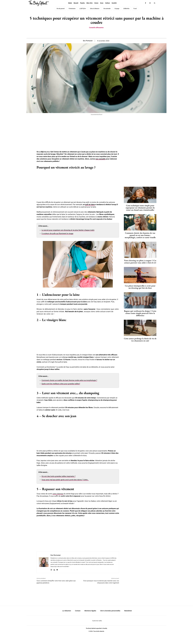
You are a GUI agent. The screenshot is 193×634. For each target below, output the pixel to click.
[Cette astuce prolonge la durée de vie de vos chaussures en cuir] (140, 328)
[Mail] (57, 569)
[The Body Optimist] (39, 3)
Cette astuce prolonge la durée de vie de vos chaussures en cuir (140, 339)
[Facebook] (145, 3)
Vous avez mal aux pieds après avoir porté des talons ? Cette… (65, 480)
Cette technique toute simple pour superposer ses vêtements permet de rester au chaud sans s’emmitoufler (140, 207)
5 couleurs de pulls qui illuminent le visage (57, 233)
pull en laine (90, 204)
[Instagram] (150, 3)
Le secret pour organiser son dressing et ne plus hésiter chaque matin (68, 230)
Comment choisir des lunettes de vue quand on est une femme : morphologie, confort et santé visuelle (140, 235)
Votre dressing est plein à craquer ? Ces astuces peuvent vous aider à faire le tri (140, 261)
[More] (103, 33)
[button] (154, 3)
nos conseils (100, 159)
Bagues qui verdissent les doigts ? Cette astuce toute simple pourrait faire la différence (140, 313)
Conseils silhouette (96, 27)
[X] (94, 33)
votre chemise (57, 494)
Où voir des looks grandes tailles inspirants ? (58, 476)
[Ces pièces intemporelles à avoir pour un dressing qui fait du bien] (140, 275)
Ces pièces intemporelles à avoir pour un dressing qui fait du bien (140, 286)
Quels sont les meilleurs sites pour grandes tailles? (61, 384)
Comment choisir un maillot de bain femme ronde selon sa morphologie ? (69, 380)
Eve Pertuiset (88, 41)
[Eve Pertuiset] (43, 562)
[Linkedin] (54, 569)
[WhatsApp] (99, 33)
